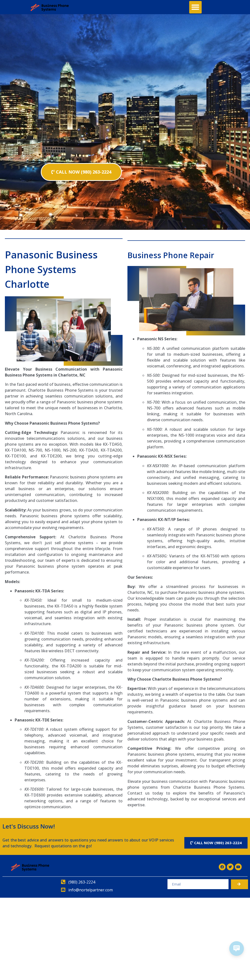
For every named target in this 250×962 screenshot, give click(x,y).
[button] (195, 7)
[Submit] (239, 884)
